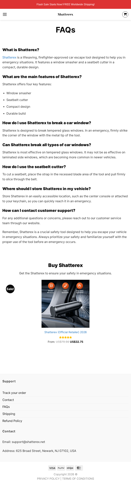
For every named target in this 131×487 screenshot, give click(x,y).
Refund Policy (12, 421)
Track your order (14, 393)
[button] (4, 14)
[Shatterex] (65, 14)
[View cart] (125, 14)
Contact (8, 400)
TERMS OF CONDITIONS (78, 478)
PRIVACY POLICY (48, 478)
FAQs (6, 407)
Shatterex (9, 57)
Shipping (8, 414)
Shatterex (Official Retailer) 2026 (65, 332)
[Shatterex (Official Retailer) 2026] (65, 304)
